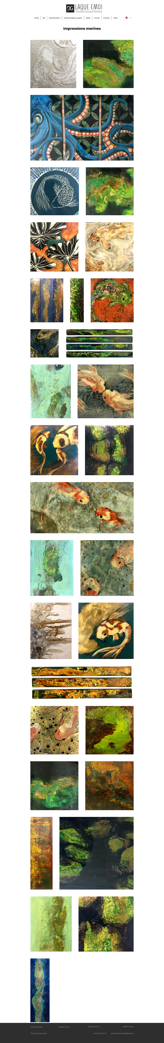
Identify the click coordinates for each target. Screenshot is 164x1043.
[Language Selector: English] (128, 17)
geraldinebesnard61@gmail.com (122, 1033)
